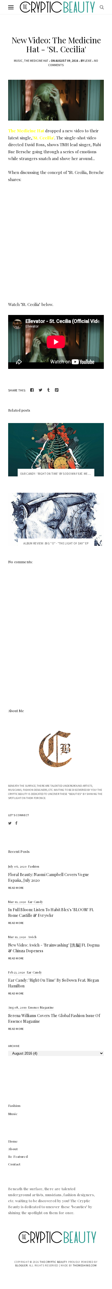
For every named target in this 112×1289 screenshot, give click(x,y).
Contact (14, 1164)
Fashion (33, 866)
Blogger (21, 1265)
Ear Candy (35, 902)
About (13, 1149)
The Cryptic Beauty (53, 1262)
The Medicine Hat (36, 61)
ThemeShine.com (85, 1265)
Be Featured (18, 1156)
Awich (32, 937)
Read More (16, 888)
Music (18, 61)
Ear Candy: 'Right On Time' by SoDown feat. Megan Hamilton (64, 474)
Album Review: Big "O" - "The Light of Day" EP (55, 543)
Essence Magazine (41, 1007)
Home (13, 1141)
